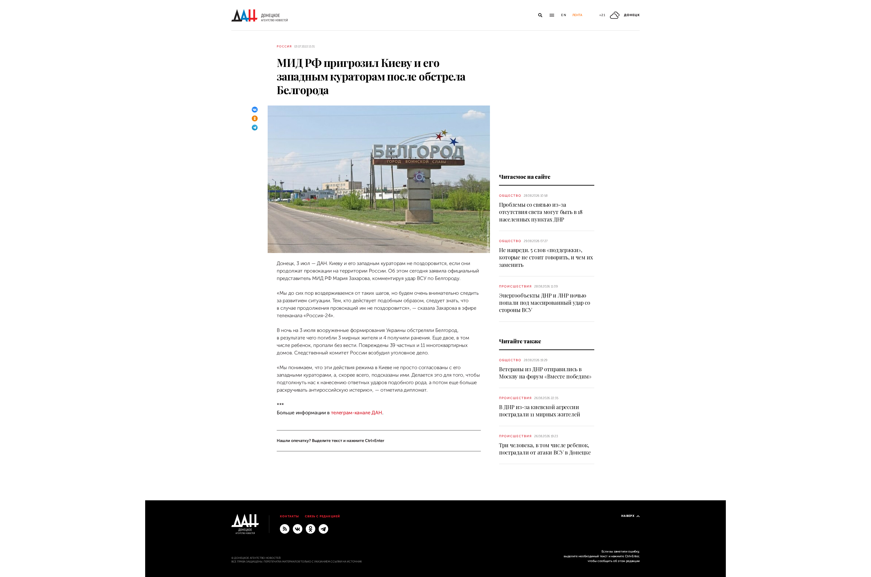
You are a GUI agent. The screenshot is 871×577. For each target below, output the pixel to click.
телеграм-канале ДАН (356, 412)
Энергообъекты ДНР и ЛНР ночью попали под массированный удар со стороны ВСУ (544, 303)
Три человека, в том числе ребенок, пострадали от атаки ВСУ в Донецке (545, 448)
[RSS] (284, 529)
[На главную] (259, 15)
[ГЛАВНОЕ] (323, 529)
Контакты (289, 516)
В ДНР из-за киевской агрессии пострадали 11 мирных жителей (539, 410)
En (564, 15)
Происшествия (515, 286)
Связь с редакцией (322, 516)
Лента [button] (577, 15)
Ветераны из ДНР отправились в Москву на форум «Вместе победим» (545, 372)
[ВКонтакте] (255, 110)
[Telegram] (255, 127)
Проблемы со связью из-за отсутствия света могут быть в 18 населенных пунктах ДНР (540, 212)
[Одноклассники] (255, 118)
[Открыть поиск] (540, 15)
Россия (284, 46)
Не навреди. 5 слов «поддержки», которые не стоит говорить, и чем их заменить (546, 257)
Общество (510, 195)
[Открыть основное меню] (551, 15)
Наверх (628, 516)
